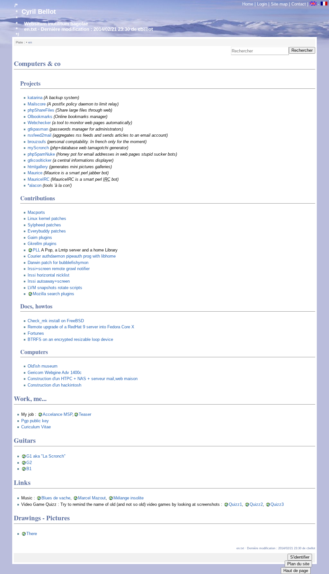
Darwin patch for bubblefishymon (58, 262)
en (30, 42)
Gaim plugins (40, 237)
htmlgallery (38, 166)
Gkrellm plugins (42, 243)
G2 (29, 462)
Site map (279, 4)
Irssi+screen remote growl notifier (59, 268)
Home (247, 4)
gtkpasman (38, 129)
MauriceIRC (38, 179)
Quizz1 (235, 504)
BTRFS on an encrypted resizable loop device (70, 339)
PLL (36, 250)
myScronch (38, 147)
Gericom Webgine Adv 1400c (55, 372)
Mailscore (37, 104)
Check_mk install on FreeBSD (56, 320)
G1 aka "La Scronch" (46, 456)
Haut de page (295, 570)
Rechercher (302, 50)
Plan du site (298, 563)
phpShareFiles (41, 110)
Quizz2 (256, 504)
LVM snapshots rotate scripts (55, 287)
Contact (298, 4)
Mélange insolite (128, 498)
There (31, 533)
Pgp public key (35, 420)
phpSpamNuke (41, 154)
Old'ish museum (43, 366)
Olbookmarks (40, 116)
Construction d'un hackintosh (54, 385)
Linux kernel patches (47, 218)
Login (262, 4)
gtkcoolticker (39, 160)
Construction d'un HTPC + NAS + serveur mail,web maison (83, 378)
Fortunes (36, 333)
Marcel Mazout (92, 498)
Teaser (85, 414)
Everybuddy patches (47, 231)
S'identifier (299, 557)
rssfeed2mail (39, 135)
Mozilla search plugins (53, 293)
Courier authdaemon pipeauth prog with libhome (72, 256)
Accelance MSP (57, 414)
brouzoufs (37, 141)
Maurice (35, 172)
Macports (36, 212)
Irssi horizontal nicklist (48, 275)
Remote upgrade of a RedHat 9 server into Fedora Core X (81, 326)
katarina (35, 97)
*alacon (34, 185)
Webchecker (39, 122)
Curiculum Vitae (36, 426)
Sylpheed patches (44, 225)
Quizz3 (277, 504)
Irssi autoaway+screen (49, 281)
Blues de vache (55, 498)
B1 (28, 468)
